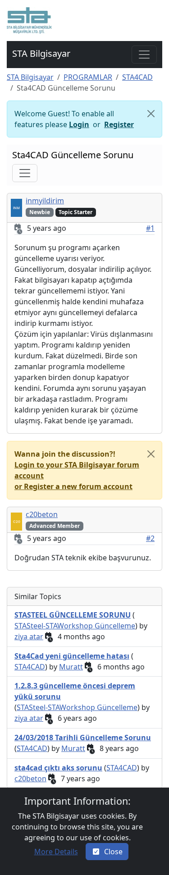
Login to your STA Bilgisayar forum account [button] (76, 470)
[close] (151, 454)
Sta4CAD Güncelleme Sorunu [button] (72, 155)
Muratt (71, 667)
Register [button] (119, 124)
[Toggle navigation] (144, 55)
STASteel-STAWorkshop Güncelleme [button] (74, 626)
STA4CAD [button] (29, 667)
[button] (29, 20)
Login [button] (79, 124)
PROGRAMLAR (88, 77)
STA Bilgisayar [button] (41, 53)
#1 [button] (150, 228)
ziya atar (28, 636)
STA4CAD (137, 77)
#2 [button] (150, 538)
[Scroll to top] (152, 859)
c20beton (42, 514)
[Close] (151, 113)
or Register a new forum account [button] (73, 486)
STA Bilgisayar (30, 77)
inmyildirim (45, 201)
